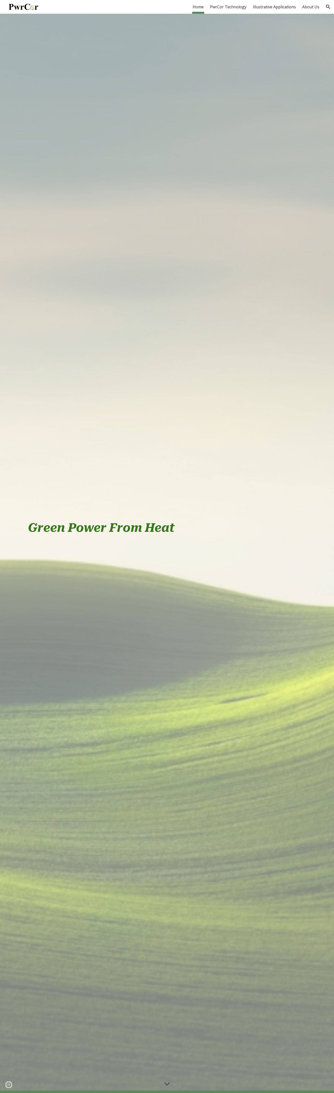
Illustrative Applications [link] (274, 7)
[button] (328, 7)
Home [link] (198, 7)
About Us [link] (310, 7)
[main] (167, 553)
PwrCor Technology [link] (228, 7)
